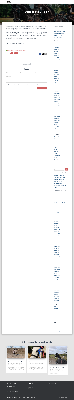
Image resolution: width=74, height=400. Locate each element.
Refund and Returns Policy (59, 161)
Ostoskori (56, 157)
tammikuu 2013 (57, 116)
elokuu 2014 (56, 101)
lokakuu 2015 (56, 95)
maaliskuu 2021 (57, 45)
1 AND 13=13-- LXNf (57, 193)
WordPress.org (57, 331)
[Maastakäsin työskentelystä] (16, 352)
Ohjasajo (55, 153)
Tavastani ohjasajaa (59, 204)
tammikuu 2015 (57, 99)
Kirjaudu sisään (57, 324)
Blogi (28, 397)
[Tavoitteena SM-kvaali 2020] (58, 355)
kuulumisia (56, 310)
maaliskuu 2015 (57, 97)
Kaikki (55, 306)
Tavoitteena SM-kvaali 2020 (59, 33)
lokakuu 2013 (56, 277)
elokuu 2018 (56, 53)
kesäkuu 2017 (56, 74)
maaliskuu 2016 (57, 256)
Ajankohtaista (56, 136)
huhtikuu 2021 (56, 43)
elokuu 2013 (56, 112)
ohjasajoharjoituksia (58, 314)
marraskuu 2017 (57, 66)
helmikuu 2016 (56, 89)
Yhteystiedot (33, 397)
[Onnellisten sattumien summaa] (37, 352)
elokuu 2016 (56, 80)
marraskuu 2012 (57, 120)
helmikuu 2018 (56, 61)
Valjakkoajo (14, 397)
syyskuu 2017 (56, 70)
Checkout (56, 143)
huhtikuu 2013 (56, 114)
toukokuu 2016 (56, 82)
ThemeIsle (66, 397)
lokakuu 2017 (56, 68)
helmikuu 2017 (56, 78)
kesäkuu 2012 (56, 126)
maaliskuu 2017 (57, 76)
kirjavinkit (56, 308)
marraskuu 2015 (57, 93)
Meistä (55, 149)
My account (56, 151)
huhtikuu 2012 (56, 130)
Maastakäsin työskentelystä (59, 29)
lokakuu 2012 (56, 122)
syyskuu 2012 (56, 124)
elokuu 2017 (56, 72)
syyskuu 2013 (56, 279)
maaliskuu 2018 (57, 59)
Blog (55, 138)
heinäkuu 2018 (56, 55)
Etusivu (55, 145)
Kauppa (55, 147)
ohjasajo (55, 312)
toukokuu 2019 (56, 49)
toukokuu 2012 (56, 128)
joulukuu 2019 (56, 47)
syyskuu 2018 (56, 51)
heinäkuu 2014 (56, 103)
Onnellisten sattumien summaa (59, 31)
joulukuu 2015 (56, 91)
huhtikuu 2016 (56, 84)
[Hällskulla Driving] (9, 2)
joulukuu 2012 (56, 118)
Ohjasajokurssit (57, 155)
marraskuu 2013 (57, 105)
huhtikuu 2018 (56, 57)
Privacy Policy (56, 159)
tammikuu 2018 (57, 233)
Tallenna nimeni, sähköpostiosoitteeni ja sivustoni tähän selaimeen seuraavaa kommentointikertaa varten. (26, 84)
